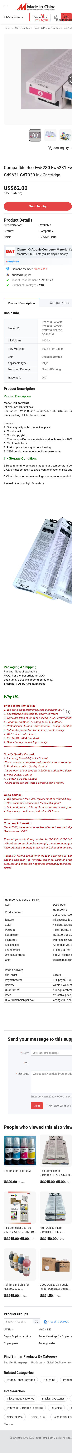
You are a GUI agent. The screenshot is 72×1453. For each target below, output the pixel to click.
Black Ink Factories (53, 1398)
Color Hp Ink (38, 1417)
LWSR (7, 1329)
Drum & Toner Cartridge (21, 1380)
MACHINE (45, 1329)
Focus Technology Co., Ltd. (49, 1437)
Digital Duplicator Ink (16, 1336)
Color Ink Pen (15, 1417)
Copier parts (11, 1343)
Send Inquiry (38, 206)
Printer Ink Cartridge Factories (25, 1408)
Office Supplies (22, 28)
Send (37, 1106)
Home (7, 28)
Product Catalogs (58, 1321)
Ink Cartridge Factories (20, 1398)
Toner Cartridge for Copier (54, 1336)
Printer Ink (49, 1380)
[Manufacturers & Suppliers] (36, 6)
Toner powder (47, 1343)
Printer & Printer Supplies (47, 28)
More (7, 1424)
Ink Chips (56, 1408)
